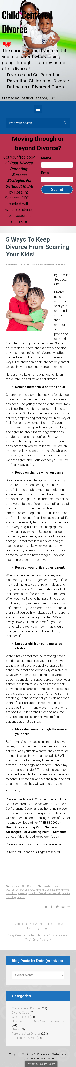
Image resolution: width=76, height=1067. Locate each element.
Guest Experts (20, 1017)
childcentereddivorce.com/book (37, 836)
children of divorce (25, 889)
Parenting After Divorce (23, 886)
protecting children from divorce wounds (39, 893)
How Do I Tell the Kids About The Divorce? (38, 1021)
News (15, 1029)
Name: (46, 158)
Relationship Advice (24, 1038)
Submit (57, 189)
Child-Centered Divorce (26, 1008)
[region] (38, 50)
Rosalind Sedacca (54, 264)
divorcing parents (45, 889)
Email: (47, 172)
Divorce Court (20, 1012)
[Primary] (38, 109)
